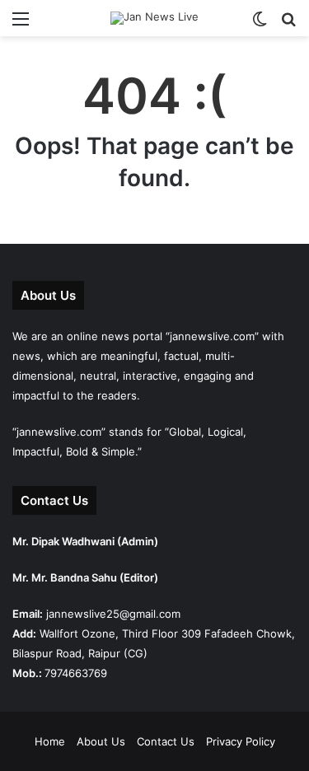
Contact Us (165, 741)
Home (50, 741)
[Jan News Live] (154, 18)
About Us (101, 741)
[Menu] (20, 24)
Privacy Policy (240, 741)
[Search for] (288, 24)
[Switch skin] (259, 24)
